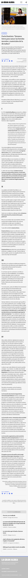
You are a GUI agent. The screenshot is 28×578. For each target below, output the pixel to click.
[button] (21, 2)
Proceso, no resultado (9, 515)
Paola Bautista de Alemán (22, 59)
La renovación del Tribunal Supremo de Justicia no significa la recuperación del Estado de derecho (14, 523)
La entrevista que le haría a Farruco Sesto (13, 532)
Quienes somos (5, 568)
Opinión (4, 33)
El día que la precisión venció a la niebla (14, 547)
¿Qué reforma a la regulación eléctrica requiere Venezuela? (14, 540)
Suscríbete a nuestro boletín (9, 571)
